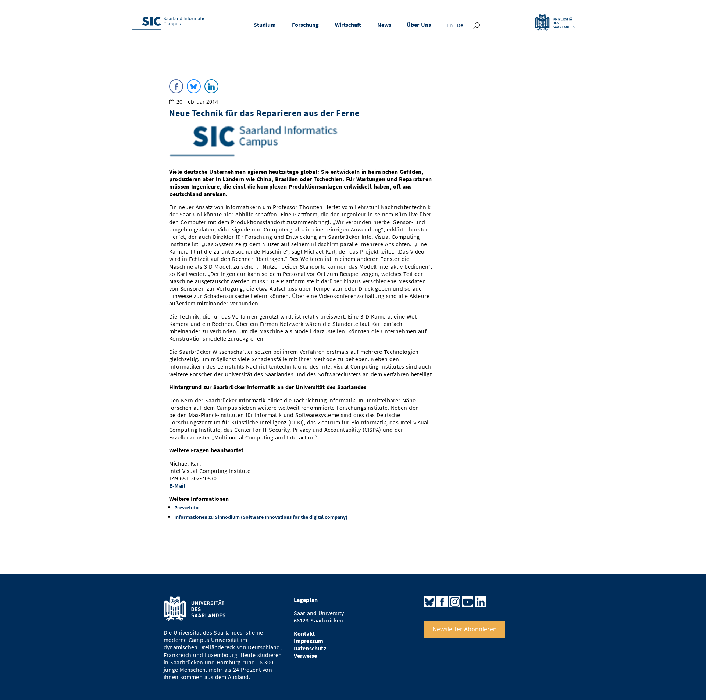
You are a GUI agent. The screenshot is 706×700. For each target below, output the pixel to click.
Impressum (309, 641)
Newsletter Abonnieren (464, 629)
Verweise (305, 655)
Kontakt (304, 633)
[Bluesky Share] (194, 86)
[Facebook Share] (176, 86)
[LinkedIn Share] (211, 86)
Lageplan (306, 599)
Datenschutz (310, 648)
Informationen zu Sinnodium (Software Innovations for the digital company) (260, 517)
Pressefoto (186, 507)
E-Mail (177, 485)
